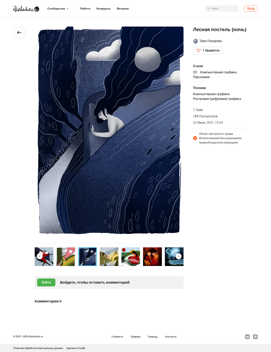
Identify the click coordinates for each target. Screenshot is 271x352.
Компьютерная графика (218, 72)
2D (195, 72)
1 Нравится (211, 50)
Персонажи (201, 77)
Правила (135, 336)
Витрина (123, 8)
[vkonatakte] (247, 336)
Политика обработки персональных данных (38, 348)
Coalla (82, 348)
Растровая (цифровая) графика (217, 99)
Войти (46, 282)
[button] (40, 256)
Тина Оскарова (210, 41)
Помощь (153, 336)
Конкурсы (104, 8)
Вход (251, 8)
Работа (85, 8)
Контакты (171, 336)
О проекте (117, 336)
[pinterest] (255, 336)
